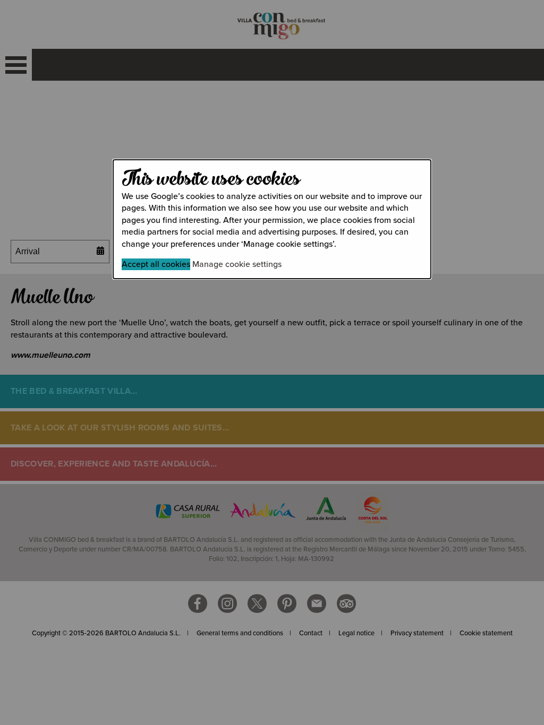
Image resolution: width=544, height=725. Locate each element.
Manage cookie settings (237, 264)
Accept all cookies (156, 264)
